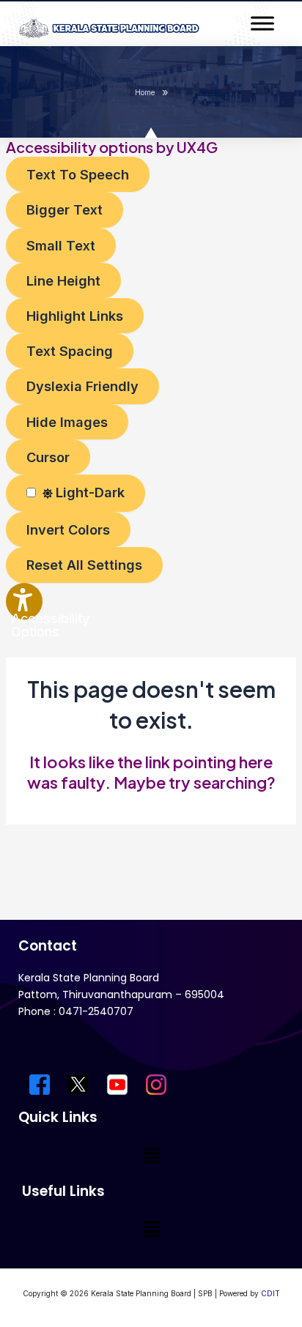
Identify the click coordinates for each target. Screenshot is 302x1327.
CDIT (270, 1293)
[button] (151, 1156)
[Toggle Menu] (262, 23)
